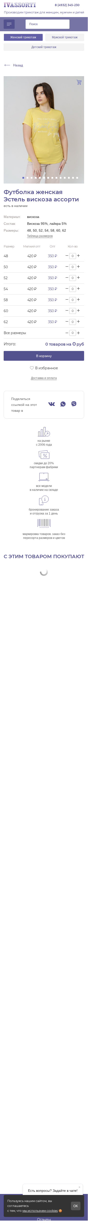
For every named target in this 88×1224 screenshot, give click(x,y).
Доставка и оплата (44, 378)
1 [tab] (25, 178)
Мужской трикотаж (65, 37)
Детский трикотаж (43, 47)
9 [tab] (58, 178)
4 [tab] (37, 178)
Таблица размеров (40, 236)
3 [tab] (33, 178)
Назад (18, 65)
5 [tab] (41, 178)
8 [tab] (54, 178)
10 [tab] (62, 178)
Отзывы (44, 1219)
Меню (9, 24)
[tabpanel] (44, 130)
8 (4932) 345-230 (67, 5)
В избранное (46, 368)
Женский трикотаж (23, 37)
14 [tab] (78, 178)
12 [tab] (70, 178)
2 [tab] (29, 178)
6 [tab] (45, 178)
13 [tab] (74, 178)
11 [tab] (66, 178)
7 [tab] (49, 178)
